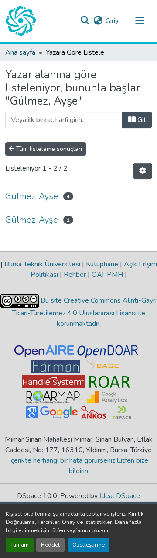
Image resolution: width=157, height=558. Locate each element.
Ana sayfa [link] (20, 52)
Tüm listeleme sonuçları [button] (48, 149)
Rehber (75, 274)
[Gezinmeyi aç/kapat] (139, 21)
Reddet (50, 545)
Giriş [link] (112, 21)
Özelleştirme (88, 545)
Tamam (19, 545)
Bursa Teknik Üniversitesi (42, 264)
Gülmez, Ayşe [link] (31, 220)
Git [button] (141, 120)
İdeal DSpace (119, 496)
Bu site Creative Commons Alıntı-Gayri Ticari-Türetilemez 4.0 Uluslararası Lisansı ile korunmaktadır (84, 312)
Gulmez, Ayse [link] (31, 196)
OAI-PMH (107, 274)
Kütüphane (102, 264)
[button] (20, 21)
